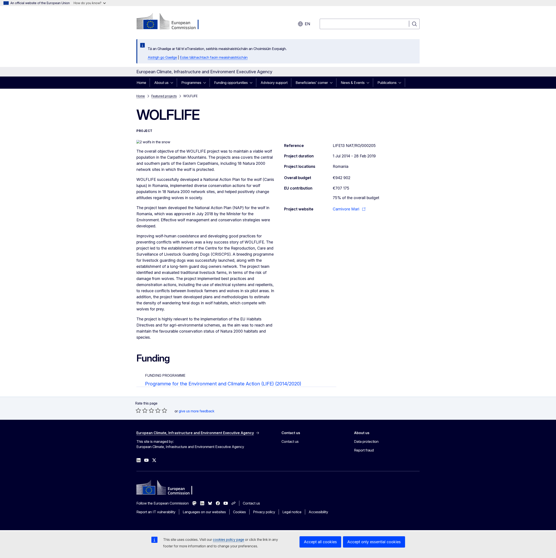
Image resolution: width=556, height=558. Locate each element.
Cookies (239, 512)
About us (161, 82)
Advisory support (274, 82)
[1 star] (138, 410)
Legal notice (291, 512)
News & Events (353, 82)
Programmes (191, 82)
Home (141, 82)
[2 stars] (141, 410)
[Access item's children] (173, 83)
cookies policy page (228, 539)
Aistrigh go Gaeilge (162, 57)
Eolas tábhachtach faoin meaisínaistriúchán (214, 57)
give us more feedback (196, 411)
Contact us (290, 441)
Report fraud (364, 450)
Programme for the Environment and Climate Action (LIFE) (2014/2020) (223, 383)
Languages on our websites (204, 512)
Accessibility (318, 512)
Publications (387, 82)
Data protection (366, 441)
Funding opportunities (231, 82)
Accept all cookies (320, 542)
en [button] (307, 24)
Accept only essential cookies (374, 542)
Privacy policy (264, 512)
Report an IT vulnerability (155, 512)
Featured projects (164, 96)
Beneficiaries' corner (312, 82)
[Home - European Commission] (171, 21)
